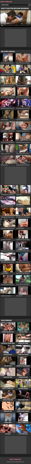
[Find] (29, 5)
